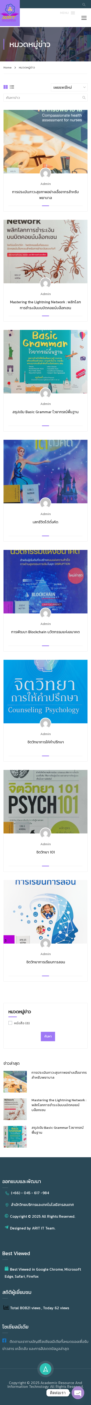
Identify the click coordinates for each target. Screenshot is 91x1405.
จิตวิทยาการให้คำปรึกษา (45, 742)
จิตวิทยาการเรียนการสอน (45, 962)
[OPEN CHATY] (78, 1392)
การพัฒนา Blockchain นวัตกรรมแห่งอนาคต (45, 632)
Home (8, 67)
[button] (64, 13)
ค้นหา (48, 1036)
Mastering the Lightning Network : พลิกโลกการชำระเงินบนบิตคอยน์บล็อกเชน (45, 305)
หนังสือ (22, 1023)
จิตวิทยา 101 (45, 852)
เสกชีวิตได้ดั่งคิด (45, 522)
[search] (84, 98)
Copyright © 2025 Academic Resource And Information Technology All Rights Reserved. (45, 1384)
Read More (45, 141)
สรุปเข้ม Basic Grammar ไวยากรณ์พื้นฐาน (45, 412)
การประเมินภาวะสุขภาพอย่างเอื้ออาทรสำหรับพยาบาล (45, 194)
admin (45, 183)
